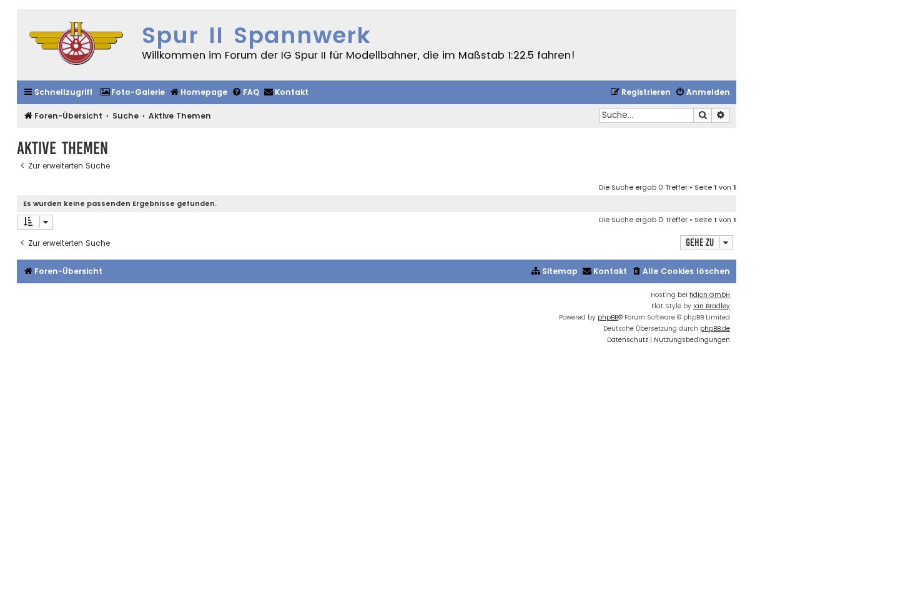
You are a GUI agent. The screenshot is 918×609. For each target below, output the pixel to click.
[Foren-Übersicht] (76, 44)
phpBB (608, 317)
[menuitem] (132, 92)
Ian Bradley (711, 306)
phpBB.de (715, 328)
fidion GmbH (709, 295)
